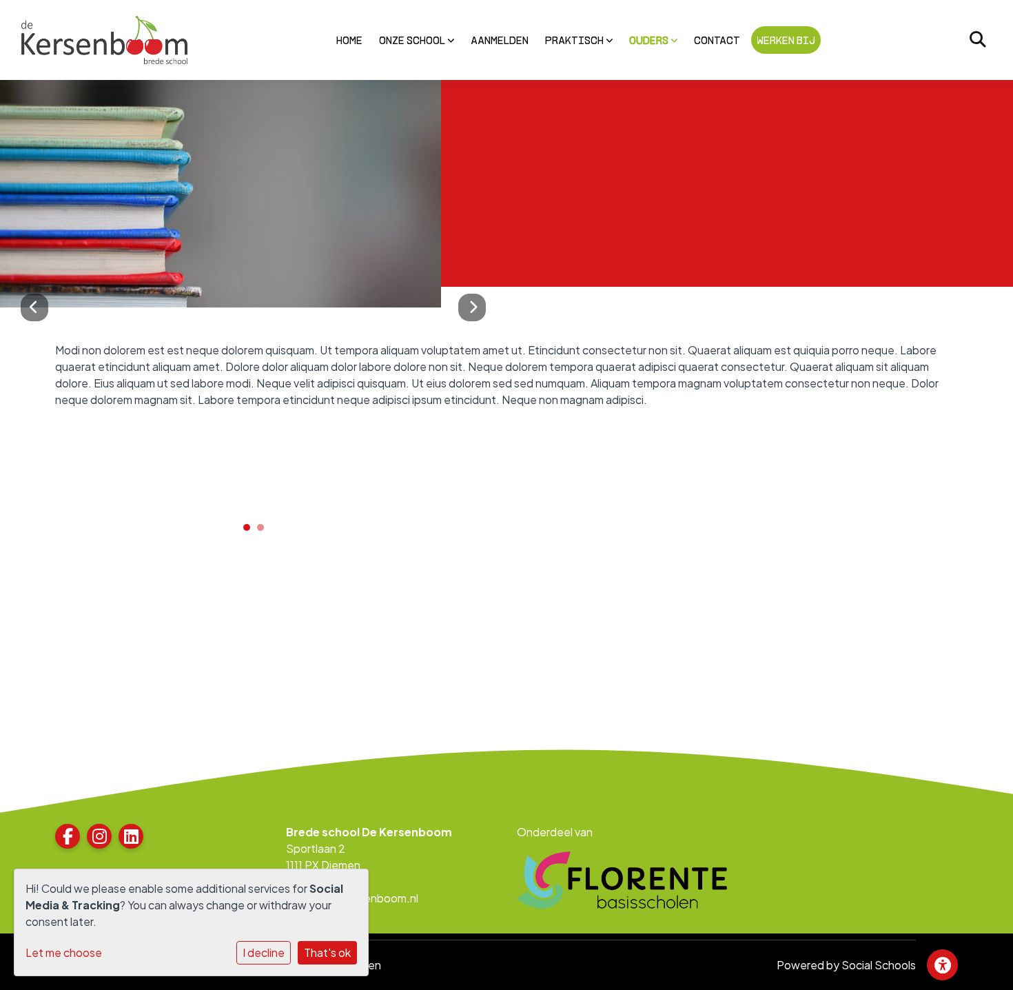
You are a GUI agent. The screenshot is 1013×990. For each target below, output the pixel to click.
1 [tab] (250, 531)
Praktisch (575, 40)
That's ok (327, 952)
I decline (264, 952)
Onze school (413, 40)
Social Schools (878, 965)
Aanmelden (500, 40)
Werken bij (786, 40)
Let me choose (63, 952)
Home (349, 40)
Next (472, 307)
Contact (717, 40)
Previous (34, 307)
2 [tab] (264, 531)
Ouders (650, 40)
